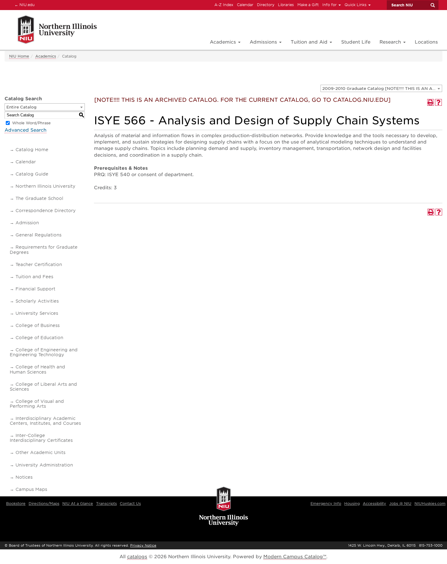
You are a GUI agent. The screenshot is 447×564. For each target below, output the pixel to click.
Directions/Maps (44, 503)
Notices (24, 477)
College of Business (38, 325)
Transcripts (106, 503)
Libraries (286, 4)
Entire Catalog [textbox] (21, 107)
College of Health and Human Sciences (37, 369)
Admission (27, 222)
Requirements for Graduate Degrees (44, 249)
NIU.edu (24, 4)
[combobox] (381, 88)
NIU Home (19, 56)
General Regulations (38, 234)
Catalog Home (32, 149)
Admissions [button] (264, 42)
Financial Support (35, 288)
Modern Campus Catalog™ (294, 556)
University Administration (44, 465)
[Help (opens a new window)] (438, 102)
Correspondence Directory (46, 210)
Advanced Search (26, 130)
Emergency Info (325, 503)
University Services (37, 313)
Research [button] (391, 42)
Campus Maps (31, 489)
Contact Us (130, 503)
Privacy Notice (143, 545)
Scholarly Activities (37, 301)
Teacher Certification (39, 264)
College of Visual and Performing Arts (37, 404)
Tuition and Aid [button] (310, 42)
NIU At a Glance (77, 503)
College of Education (39, 337)
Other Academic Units (40, 452)
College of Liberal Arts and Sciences (43, 387)
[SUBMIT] (432, 5)
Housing (352, 503)
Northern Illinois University (45, 186)
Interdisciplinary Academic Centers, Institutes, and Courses (45, 421)
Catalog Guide (32, 174)
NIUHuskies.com (429, 503)
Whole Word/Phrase (31, 123)
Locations (426, 42)
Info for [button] (330, 4)
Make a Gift (308, 4)
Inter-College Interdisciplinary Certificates (41, 438)
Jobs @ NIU (400, 503)
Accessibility (374, 503)
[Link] (51, 30)
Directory (265, 4)
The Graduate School (39, 198)
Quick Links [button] (356, 4)
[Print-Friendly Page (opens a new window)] (430, 102)
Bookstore (16, 503)
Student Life (355, 42)
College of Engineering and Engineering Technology (44, 352)
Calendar (245, 4)
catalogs (137, 556)
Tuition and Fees (34, 276)
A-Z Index (223, 4)
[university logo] (223, 506)
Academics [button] (223, 42)
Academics (45, 56)
